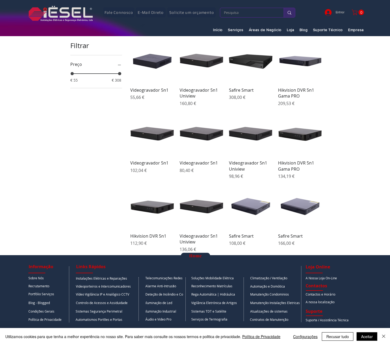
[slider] (72, 73)
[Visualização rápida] (152, 61)
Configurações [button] (305, 336)
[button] (358, 12)
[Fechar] (383, 336)
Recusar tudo (337, 336)
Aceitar (367, 336)
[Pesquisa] (289, 12)
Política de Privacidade (261, 336)
